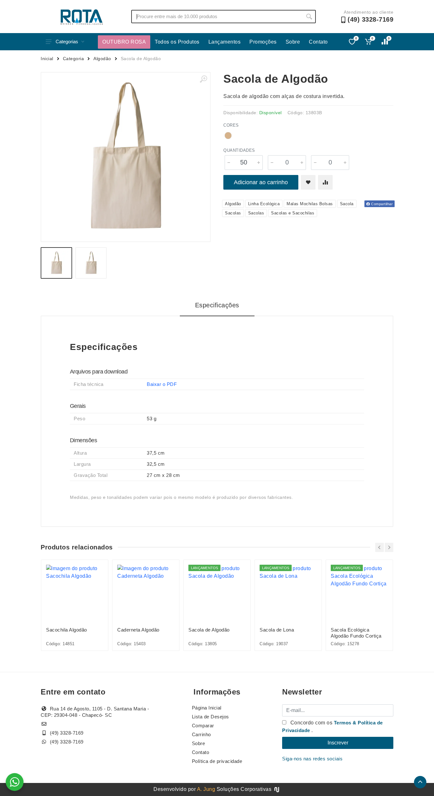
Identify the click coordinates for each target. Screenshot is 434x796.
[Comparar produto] (325, 182)
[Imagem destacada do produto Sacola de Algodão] (126, 157)
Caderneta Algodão (138, 629)
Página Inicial (206, 707)
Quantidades (239, 150)
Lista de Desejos (210, 716)
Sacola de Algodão (209, 629)
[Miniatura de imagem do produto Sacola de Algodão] (56, 263)
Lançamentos (224, 42)
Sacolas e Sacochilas (292, 213)
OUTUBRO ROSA (124, 42)
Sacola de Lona (277, 629)
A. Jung (206, 789)
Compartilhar (381, 204)
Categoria (73, 58)
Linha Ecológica (264, 203)
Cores (231, 125)
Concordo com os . (332, 726)
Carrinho (201, 734)
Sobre (293, 42)
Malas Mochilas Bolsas (310, 203)
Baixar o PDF (162, 384)
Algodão (102, 58)
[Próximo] (389, 547)
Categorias (67, 41)
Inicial (47, 58)
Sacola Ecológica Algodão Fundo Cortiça (356, 633)
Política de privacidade (217, 761)
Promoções (263, 42)
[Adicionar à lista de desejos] (308, 182)
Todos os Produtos (177, 42)
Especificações (217, 305)
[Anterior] (379, 547)
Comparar (203, 725)
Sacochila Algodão (66, 629)
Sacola (347, 203)
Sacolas (233, 213)
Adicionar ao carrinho (261, 182)
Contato (318, 42)
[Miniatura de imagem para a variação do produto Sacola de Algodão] (91, 263)
